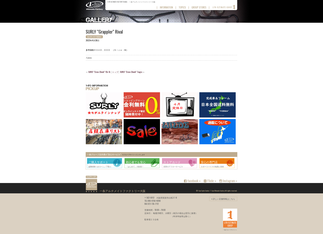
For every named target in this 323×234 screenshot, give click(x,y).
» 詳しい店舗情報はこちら (223, 198)
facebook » (194, 180)
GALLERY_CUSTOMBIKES (94, 37)
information (166, 7)
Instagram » (229, 180)
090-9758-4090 (154, 200)
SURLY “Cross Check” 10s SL (99, 71)
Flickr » (211, 180)
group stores (199, 7)
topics (182, 7)
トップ (115, 71)
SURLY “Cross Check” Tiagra (131, 71)
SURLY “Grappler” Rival (104, 31)
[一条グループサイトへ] (223, 7)
